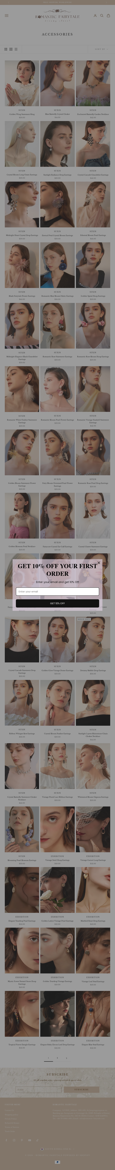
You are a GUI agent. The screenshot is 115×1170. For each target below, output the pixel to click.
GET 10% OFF (57, 603)
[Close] (98, 562)
